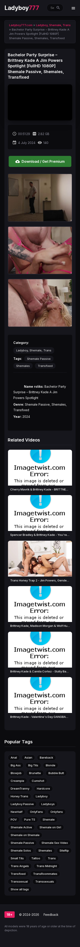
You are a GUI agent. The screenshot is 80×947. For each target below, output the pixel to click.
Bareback (46, 757)
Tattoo (35, 858)
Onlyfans (56, 811)
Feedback (51, 914)
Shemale (49, 819)
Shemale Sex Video (55, 842)
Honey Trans (19, 796)
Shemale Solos (21, 850)
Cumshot (38, 780)
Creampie (17, 780)
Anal (14, 757)
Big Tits (33, 765)
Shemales (23, 366)
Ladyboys (48, 804)
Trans (52, 858)
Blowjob (16, 773)
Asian (28, 757)
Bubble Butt (56, 773)
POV (14, 819)
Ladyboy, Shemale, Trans (33, 350)
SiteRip (64, 850)
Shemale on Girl (50, 827)
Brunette (35, 773)
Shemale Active (21, 827)
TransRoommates (45, 873)
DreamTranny (20, 788)
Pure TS (29, 819)
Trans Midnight (46, 866)
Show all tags (20, 889)
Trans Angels (20, 866)
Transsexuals (44, 881)
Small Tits (17, 858)
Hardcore (43, 788)
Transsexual (19, 881)
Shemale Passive (39, 358)
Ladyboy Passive (22, 804)
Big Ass (16, 765)
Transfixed (45, 366)
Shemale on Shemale (25, 835)
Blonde (50, 765)
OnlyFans (36, 811)
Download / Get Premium (40, 161)
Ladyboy (21, 7)
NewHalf (16, 811)
